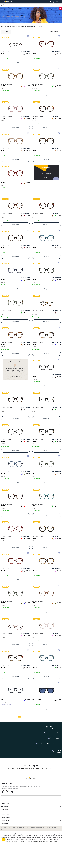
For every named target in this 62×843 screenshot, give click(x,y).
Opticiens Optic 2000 (9, 8)
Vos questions (4, 812)
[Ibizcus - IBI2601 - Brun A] (46, 592)
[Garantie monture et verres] (53, 750)
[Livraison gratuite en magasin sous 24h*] (37, 743)
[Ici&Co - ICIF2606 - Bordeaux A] (46, 42)
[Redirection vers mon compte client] (57, 1)
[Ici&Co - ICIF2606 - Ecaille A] (15, 204)
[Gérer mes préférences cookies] (3, 839)
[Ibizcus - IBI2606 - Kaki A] (15, 592)
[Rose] (24, 86)
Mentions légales (31, 827)
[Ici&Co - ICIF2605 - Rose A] (15, 107)
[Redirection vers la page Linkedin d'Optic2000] (7, 792)
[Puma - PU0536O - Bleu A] (15, 689)
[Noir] (24, 312)
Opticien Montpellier (9, 841)
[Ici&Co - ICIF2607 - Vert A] (15, 301)
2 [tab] (31, 777)
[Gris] (24, 54)
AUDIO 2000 (3, 827)
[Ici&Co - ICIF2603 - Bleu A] (46, 236)
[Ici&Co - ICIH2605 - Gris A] (15, 42)
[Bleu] (52, 248)
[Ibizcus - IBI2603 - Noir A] (46, 430)
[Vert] (55, 442)
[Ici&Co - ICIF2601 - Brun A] (15, 139)
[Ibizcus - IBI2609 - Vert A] (46, 656)
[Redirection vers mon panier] (60, 1)
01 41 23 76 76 (11, 786)
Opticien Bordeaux (23, 839)
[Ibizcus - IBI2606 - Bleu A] (15, 462)
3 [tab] (32, 777)
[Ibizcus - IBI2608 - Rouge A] (15, 527)
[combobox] (31, 5)
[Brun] (21, 86)
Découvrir (45, 177)
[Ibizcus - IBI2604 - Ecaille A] (15, 656)
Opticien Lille (23, 841)
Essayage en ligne (32, 8)
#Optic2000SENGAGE (41, 827)
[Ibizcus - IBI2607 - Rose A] (46, 624)
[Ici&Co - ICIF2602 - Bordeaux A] (15, 172)
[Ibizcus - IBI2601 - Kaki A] (46, 462)
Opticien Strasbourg (53, 839)
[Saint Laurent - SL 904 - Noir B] (46, 689)
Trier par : (51, 31)
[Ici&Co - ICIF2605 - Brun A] (15, 75)
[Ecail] (55, 54)
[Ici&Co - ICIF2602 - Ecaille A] (15, 236)
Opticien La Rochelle (53, 841)
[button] (15, 36)
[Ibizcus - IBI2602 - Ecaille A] (46, 527)
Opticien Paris (7, 839)
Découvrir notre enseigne (31, 778)
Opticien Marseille (37, 839)
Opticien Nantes (45, 839)
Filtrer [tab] (6, 31)
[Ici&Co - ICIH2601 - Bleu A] (15, 269)
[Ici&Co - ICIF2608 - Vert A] (46, 75)
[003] (24, 700)
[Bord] (52, 54)
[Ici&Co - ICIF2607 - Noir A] (46, 398)
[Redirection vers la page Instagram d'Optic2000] (12, 792)
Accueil (2, 8)
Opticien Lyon (30, 839)
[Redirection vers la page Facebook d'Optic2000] (2, 792)
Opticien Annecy (38, 841)
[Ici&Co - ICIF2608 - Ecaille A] (46, 204)
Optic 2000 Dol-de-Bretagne (21, 8)
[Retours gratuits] (49, 738)
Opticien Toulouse (14, 839)
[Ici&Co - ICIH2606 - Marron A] (46, 301)
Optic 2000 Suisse (11, 827)
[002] (55, 700)
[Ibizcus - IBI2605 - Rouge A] (15, 559)
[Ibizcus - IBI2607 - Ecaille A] (46, 559)
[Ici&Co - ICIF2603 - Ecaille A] (46, 333)
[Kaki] (52, 86)
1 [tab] (29, 777)
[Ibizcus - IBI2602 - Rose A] (15, 624)
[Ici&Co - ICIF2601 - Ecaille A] (46, 139)
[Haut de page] (58, 836)
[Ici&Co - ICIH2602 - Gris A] (46, 366)
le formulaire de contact (37, 786)
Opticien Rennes (17, 841)
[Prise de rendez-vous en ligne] (47, 727)
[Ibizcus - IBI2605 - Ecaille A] (15, 495)
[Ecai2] (52, 119)
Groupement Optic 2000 (22, 827)
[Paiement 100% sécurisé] (45, 733)
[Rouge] (24, 442)
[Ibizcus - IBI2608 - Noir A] (15, 430)
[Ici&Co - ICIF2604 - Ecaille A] (46, 107)
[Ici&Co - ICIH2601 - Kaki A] (46, 269)
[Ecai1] (55, 119)
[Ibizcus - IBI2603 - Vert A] (46, 495)
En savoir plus (14, 376)
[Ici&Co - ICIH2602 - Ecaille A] (15, 398)
